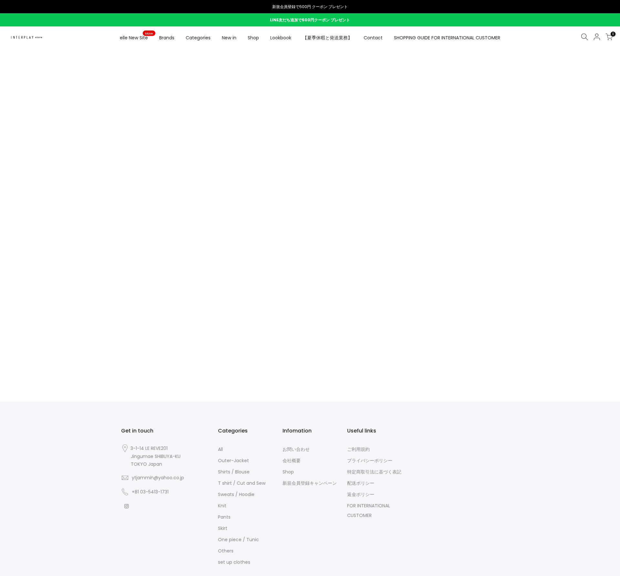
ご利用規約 (358, 449)
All (220, 449)
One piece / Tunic (238, 539)
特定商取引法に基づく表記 (374, 472)
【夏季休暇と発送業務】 (327, 38)
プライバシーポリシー (369, 460)
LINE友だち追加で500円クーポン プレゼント (310, 20)
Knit (222, 505)
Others (225, 551)
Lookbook (280, 38)
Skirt (222, 528)
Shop (253, 38)
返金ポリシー (360, 494)
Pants (224, 517)
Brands (166, 38)
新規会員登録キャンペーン (310, 483)
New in (229, 38)
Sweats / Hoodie (236, 494)
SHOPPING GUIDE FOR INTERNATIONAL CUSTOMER (447, 38)
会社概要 (292, 460)
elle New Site (136, 36)
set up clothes (234, 562)
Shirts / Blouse (234, 472)
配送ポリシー (360, 483)
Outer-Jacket (233, 460)
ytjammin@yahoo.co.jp (158, 477)
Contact (373, 38)
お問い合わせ (296, 449)
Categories (198, 38)
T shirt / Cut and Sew (241, 483)
